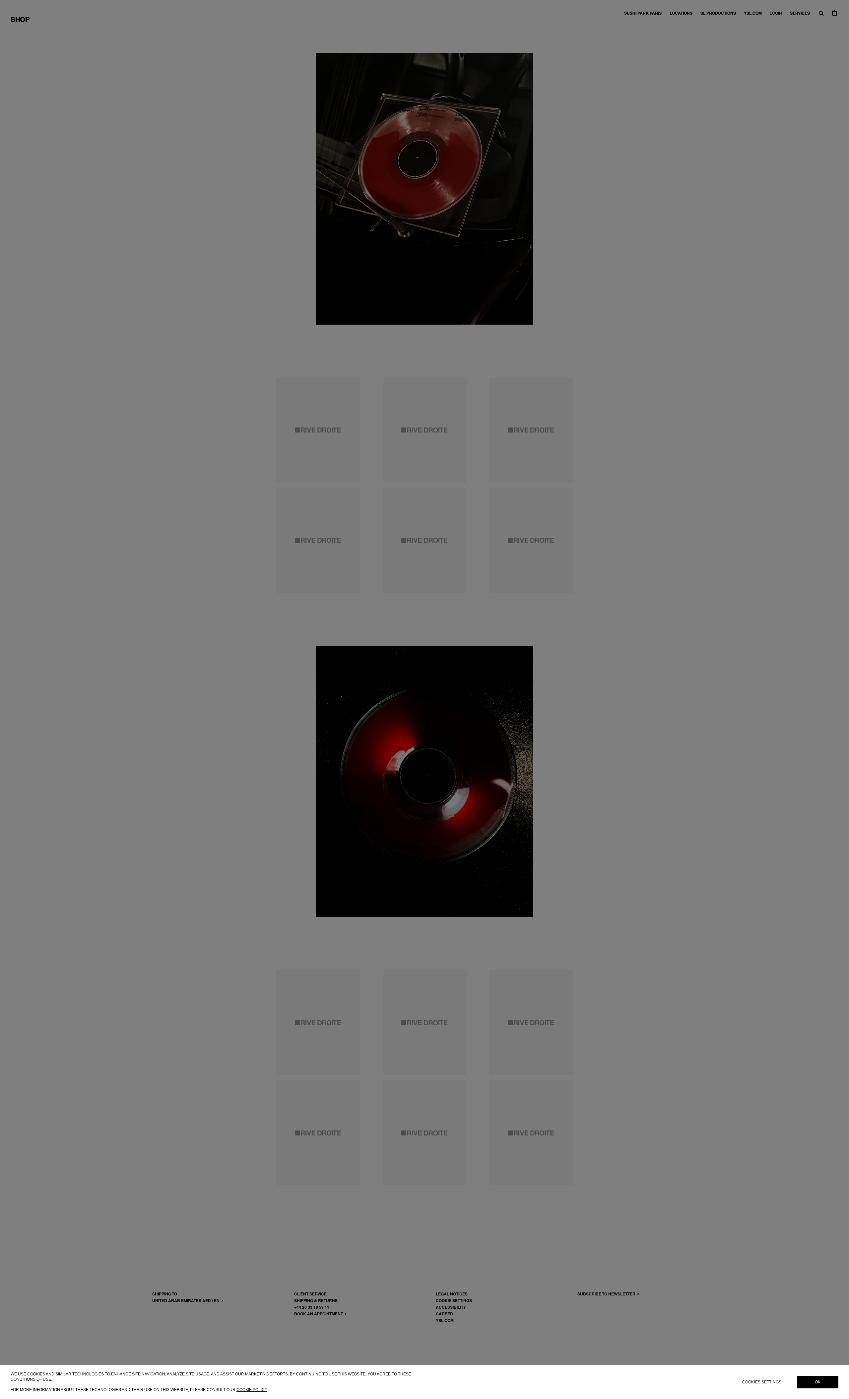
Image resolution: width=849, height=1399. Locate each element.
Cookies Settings (761, 1382)
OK (817, 1382)
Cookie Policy (251, 1389)
